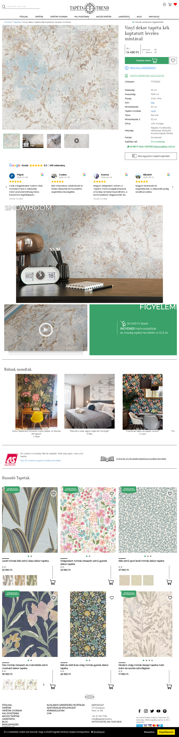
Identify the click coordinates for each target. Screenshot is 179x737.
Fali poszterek (10, 713)
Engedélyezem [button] (166, 732)
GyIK (49, 713)
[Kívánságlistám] (175, 4)
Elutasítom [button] (149, 732)
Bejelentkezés (10, 724)
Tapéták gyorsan (12, 710)
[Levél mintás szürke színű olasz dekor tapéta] (8, 580)
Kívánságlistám (55, 710)
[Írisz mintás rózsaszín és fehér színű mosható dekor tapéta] (20, 684)
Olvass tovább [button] (58, 199)
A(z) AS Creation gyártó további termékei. (40, 460)
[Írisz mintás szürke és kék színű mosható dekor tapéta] (43, 684)
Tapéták (17, 22)
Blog (5, 722)
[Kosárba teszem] (53, 582)
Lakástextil (8, 719)
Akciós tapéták (10, 716)
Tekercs (149, 52)
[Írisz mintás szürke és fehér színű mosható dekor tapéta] (8, 684)
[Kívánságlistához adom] (173, 60)
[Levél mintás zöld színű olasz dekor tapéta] (32, 580)
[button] (172, 187)
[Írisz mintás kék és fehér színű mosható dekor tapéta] (32, 684)
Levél (153, 111)
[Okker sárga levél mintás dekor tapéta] (136, 580)
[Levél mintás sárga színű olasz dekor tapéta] (20, 580)
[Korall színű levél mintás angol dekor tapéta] (124, 580)
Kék (153, 102)
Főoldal (7, 22)
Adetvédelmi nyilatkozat (61, 708)
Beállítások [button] (99, 732)
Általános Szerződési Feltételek (66, 705)
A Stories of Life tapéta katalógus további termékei (141, 458)
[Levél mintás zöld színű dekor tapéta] (148, 580)
